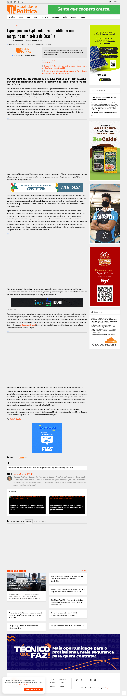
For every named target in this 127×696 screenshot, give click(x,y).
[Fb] (18, 2)
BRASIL (73, 17)
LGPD (62, 682)
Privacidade (62, 679)
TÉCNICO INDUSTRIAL (16, 571)
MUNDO (82, 17)
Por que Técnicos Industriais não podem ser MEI (68, 626)
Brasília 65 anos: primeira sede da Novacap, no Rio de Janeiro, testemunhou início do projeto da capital (64, 72)
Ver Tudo (83, 570)
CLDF (36, 17)
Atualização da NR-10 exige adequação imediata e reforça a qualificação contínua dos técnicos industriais (25, 615)
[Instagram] (8, 2)
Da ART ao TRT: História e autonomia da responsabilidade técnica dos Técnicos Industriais (25, 583)
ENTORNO (55, 17)
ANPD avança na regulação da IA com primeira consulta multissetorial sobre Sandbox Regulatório (67, 579)
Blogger (107, 688)
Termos (52, 682)
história (16, 26)
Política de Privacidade (26, 685)
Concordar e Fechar (33, 689)
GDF (28, 17)
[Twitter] (15, 2)
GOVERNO (45, 17)
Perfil (52, 679)
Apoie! (62, 686)
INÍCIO (13, 17)
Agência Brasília (15, 419)
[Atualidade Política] (22, 12)
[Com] (95, 680)
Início (8, 26)
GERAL (21, 17)
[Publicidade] (47, 302)
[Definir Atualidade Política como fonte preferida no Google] (23, 50)
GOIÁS (65, 17)
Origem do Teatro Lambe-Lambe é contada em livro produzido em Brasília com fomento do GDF (64, 67)
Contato (52, 686)
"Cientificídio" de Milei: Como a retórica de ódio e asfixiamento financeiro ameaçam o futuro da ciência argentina (67, 602)
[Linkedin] (11, 2)
